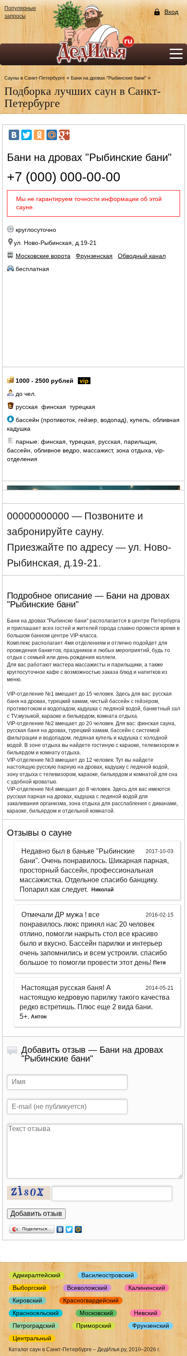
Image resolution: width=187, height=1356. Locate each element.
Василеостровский (107, 1275)
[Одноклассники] (39, 135)
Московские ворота (43, 255)
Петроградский (34, 1325)
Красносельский (36, 1312)
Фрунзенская (94, 255)
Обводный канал (142, 255)
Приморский (93, 1325)
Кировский (27, 1300)
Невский (145, 1312)
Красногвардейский (91, 1300)
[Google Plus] (64, 135)
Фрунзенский (150, 1325)
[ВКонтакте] (14, 135)
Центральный (32, 1338)
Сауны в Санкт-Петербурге (34, 77)
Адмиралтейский (36, 1275)
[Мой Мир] (52, 135)
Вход (171, 12)
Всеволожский (87, 1287)
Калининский (146, 1287)
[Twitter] (26, 135)
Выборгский (29, 1287)
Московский (96, 1312)
